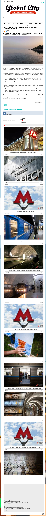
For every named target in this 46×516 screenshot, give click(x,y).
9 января (6, 184)
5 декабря (6, 361)
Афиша (23, 118)
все (5, 23)
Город (34, 21)
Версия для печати (38, 102)
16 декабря (7, 302)
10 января (6, 154)
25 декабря (7, 272)
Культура (15, 23)
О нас (6, 485)
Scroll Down (43, 514)
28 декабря (7, 213)
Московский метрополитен (12, 109)
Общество (23, 23)
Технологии (37, 23)
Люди (24, 21)
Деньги (30, 23)
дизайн (20, 109)
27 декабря (7, 243)
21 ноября (6, 420)
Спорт (9, 23)
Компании (20, 25)
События (18, 21)
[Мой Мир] (6, 31)
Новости (11, 21)
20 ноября (6, 449)
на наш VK (19, 112)
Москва (22, 18)
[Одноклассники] (4, 31)
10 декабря (7, 331)
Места (29, 21)
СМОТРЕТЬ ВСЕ (23, 122)
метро (5, 109)
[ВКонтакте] (3, 31)
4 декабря (6, 390)
